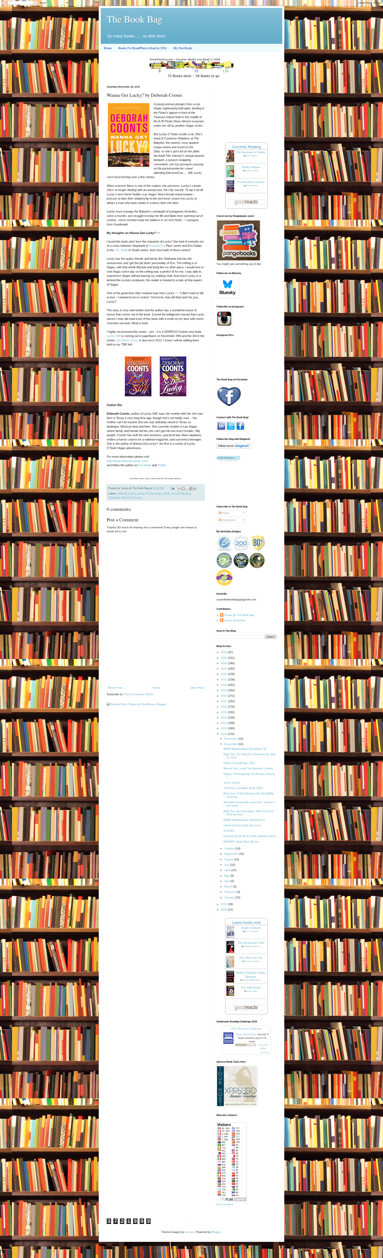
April (227, 881)
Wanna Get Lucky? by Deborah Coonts (248, 768)
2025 (224, 657)
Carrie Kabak (252, 170)
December (231, 738)
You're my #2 (231, 782)
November (231, 744)
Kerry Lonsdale (252, 961)
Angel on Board (251, 927)
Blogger (216, 1232)
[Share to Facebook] (191, 488)
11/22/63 (228, 830)
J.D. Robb (121, 250)
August (229, 859)
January (229, 897)
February (230, 891)
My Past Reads (182, 48)
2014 (224, 717)
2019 (224, 690)
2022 (224, 674)
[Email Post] (172, 488)
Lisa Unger (252, 991)
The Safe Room (251, 987)
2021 (224, 679)
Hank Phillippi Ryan (252, 980)
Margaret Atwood (252, 946)
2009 (224, 909)
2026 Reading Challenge (246, 1028)
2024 (224, 663)
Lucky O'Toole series (150, 493)
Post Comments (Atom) (139, 694)
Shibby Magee (251, 167)
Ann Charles (252, 156)
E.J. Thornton (252, 931)
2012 (224, 728)
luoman (189, 1232)
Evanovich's (157, 245)
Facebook (144, 465)
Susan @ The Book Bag (239, 615)
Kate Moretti (252, 185)
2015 (224, 712)
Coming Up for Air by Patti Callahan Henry (249, 836)
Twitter (162, 465)
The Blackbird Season (251, 182)
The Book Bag (134, 18)
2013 (224, 722)
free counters (224, 1204)
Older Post (196, 687)
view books (264, 1052)
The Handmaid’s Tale (250, 942)
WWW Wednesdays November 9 (244, 819)
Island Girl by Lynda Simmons (242, 825)
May (227, 875)
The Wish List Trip (250, 957)
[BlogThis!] (183, 488)
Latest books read (246, 922)
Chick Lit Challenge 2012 (239, 763)
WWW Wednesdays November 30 (244, 748)
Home (108, 48)
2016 (224, 706)
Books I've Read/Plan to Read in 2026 (142, 48)
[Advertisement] (155, 652)
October (229, 848)
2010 (224, 904)
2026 (224, 652)
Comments (228, 520)
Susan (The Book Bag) (247, 1034)
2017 (224, 701)
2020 (224, 684)
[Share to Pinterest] (195, 488)
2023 (224, 668)
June (227, 870)
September (231, 853)
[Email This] (180, 488)
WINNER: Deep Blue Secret (240, 841)
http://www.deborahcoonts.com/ (127, 461)
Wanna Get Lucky (131, 497)
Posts (225, 513)
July (227, 864)
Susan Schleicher (235, 620)
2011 (224, 733)
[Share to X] (187, 488)
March (228, 886)
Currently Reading (246, 147)
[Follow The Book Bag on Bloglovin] (233, 447)
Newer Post (115, 687)
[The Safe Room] (231, 994)
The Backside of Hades (250, 152)
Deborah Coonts (126, 493)
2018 (224, 695)
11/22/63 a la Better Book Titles (243, 788)
